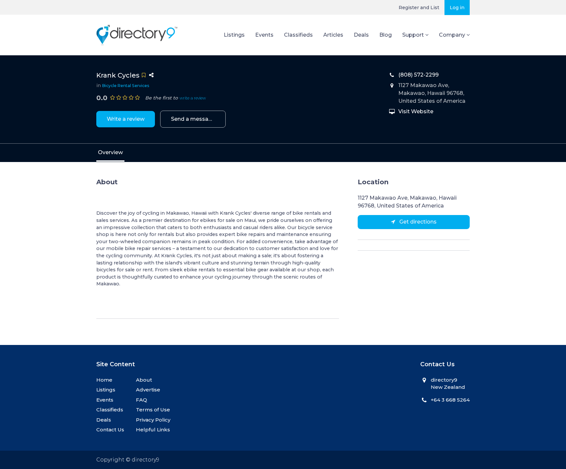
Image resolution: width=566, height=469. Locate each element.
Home (104, 380)
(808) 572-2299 (418, 75)
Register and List (419, 7)
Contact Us (110, 429)
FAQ (141, 400)
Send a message (193, 119)
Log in (457, 7)
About (144, 380)
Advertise (148, 390)
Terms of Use (153, 409)
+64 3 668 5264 (450, 400)
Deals (361, 35)
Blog (385, 35)
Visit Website (415, 111)
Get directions (417, 222)
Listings (234, 35)
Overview (110, 152)
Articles (333, 35)
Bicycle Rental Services (125, 85)
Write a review (125, 119)
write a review (192, 98)
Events (264, 35)
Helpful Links (153, 429)
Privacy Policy (153, 420)
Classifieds (298, 35)
